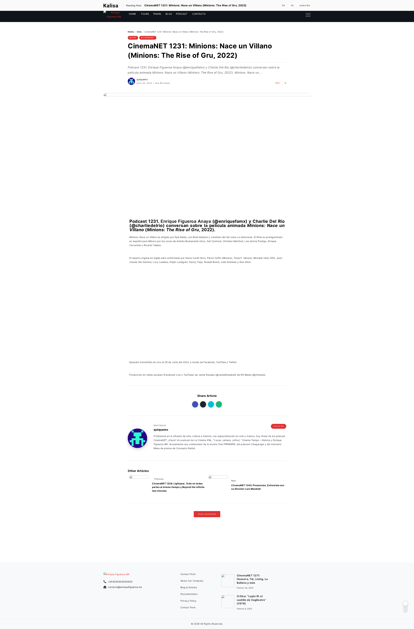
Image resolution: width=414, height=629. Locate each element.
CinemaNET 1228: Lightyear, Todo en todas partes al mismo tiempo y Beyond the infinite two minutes (178, 487)
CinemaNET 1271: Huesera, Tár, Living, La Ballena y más (252, 579)
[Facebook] (290, 14)
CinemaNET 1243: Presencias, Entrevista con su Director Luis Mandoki (257, 487)
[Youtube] (303, 5)
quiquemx (142, 79)
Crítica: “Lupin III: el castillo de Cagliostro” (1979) (251, 600)
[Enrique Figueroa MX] (111, 5)
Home (131, 32)
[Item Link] (227, 580)
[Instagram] (290, 5)
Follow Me (278, 426)
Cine (139, 32)
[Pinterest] (282, 5)
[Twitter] (301, 14)
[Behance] (309, 591)
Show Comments (207, 514)
